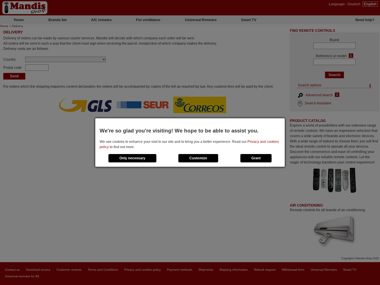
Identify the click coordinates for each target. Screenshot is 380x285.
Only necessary (132, 158)
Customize (198, 158)
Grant (256, 158)
